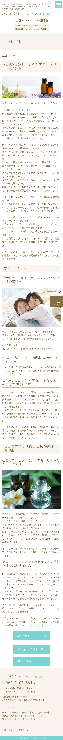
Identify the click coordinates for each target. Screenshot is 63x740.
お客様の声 (27, 715)
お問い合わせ (30, 718)
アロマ (25, 730)
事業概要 (48, 712)
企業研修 (14, 712)
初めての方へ (36, 712)
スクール (24, 712)
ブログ (37, 715)
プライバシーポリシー (12, 718)
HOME (5, 712)
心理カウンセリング (11, 730)
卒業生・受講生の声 (11, 715)
